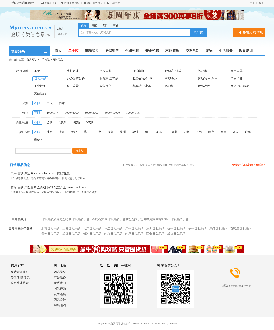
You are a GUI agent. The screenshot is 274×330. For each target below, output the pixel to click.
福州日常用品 (197, 228)
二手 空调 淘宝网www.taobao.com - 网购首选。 (41, 173)
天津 (74, 132)
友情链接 (60, 294)
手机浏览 (115, 3)
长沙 (199, 132)
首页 (58, 50)
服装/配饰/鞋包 (142, 78)
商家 (94, 25)
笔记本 (202, 71)
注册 (252, 3)
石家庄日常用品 (240, 228)
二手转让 (44, 59)
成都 (248, 132)
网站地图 (60, 305)
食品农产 (204, 86)
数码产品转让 (174, 71)
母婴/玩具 (171, 78)
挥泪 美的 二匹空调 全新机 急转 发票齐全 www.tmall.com (48, 187)
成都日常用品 (176, 233)
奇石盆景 (73, 86)
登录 (261, 3)
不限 (37, 71)
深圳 (111, 132)
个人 (50, 103)
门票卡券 (237, 78)
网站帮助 (60, 288)
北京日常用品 (50, 228)
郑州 (175, 132)
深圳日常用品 (155, 228)
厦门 (147, 132)
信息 (83, 25)
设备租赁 (106, 86)
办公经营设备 (76, 78)
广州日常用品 (134, 228)
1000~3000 (72, 112)
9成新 (62, 122)
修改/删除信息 (95, 3)
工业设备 (40, 86)
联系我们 (60, 283)
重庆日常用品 (113, 228)
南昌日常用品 (134, 233)
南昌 (223, 132)
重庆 (86, 132)
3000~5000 (91, 112)
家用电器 (237, 71)
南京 (211, 132)
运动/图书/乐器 (207, 78)
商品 (115, 25)
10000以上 (133, 112)
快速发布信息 (72, 3)
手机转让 (73, 71)
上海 (62, 132)
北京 (50, 132)
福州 (135, 132)
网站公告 (60, 299)
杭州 (123, 132)
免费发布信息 (253, 32)
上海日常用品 (71, 228)
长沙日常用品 (92, 233)
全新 (50, 122)
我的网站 (31, 59)
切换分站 (62, 34)
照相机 (169, 86)
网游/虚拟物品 (240, 86)
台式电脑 (138, 71)
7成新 (76, 122)
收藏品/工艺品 (109, 78)
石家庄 (160, 132)
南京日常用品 (113, 233)
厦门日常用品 (218, 228)
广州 (98, 132)
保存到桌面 (50, 3)
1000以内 (53, 112)
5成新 (90, 122)
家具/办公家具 (141, 86)
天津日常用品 (92, 228)
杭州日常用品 (176, 228)
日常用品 (57, 59)
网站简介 (60, 272)
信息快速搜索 (20, 283)
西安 (236, 132)
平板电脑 (106, 71)
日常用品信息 (20, 165)
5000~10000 (112, 112)
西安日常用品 (155, 233)
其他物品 (40, 93)
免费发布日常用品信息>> (248, 164)
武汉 (187, 132)
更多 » (38, 139)
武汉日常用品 (71, 233)
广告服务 (60, 277)
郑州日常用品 (50, 233)
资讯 (104, 25)
